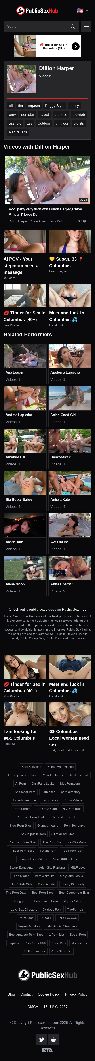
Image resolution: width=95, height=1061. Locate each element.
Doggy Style (54, 106)
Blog (11, 994)
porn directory (70, 792)
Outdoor (44, 123)
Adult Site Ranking (52, 867)
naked (44, 114)
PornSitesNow (76, 842)
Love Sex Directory (24, 909)
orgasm (34, 106)
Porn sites (48, 792)
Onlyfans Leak (78, 775)
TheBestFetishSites (64, 817)
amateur (61, 123)
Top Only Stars (46, 808)
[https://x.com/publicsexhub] (41, 1039)
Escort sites (50, 800)
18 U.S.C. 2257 (56, 1007)
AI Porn (20, 783)
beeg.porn (21, 901)
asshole (15, 123)
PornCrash (26, 918)
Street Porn (78, 934)
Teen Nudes (20, 876)
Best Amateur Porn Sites (26, 934)
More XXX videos (65, 859)
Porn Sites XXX (35, 943)
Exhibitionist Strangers (61, 926)
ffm (20, 106)
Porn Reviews (67, 918)
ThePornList (75, 909)
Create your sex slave (22, 775)
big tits (79, 123)
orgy (12, 114)
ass (29, 123)
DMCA (33, 1007)
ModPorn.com (70, 783)
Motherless (79, 943)
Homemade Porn (46, 901)
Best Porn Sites (23, 850)
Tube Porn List (72, 850)
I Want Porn (48, 850)
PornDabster (47, 884)
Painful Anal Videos (60, 766)
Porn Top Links (74, 825)
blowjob (78, 114)
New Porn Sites (21, 825)
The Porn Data (16, 892)
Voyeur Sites (72, 901)
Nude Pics (58, 943)
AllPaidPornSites (62, 834)
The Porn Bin (51, 842)
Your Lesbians (53, 775)
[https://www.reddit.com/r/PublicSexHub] (53, 1039)
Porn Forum (22, 808)
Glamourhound (47, 825)
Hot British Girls (21, 884)
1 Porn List (56, 934)
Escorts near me (24, 800)
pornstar (27, 114)
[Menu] (86, 26)
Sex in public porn (33, 834)
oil (11, 106)
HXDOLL (45, 918)
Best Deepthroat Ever (74, 892)
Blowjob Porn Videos (32, 859)
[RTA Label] (47, 1050)
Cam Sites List (61, 951)
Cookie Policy (49, 994)
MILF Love (78, 867)
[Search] (73, 26)
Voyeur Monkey (29, 926)
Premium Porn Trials (31, 817)
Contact (26, 994)
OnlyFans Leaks (43, 783)
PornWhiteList (44, 876)
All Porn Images (35, 951)
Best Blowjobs (31, 766)
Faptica (13, 943)
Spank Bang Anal (21, 867)
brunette (60, 114)
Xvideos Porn (52, 909)
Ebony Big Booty (72, 884)
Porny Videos (73, 800)
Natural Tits (18, 132)
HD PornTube (72, 808)
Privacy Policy (76, 994)
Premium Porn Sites (23, 842)
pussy (74, 106)
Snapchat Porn (25, 792)
